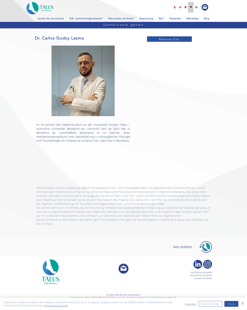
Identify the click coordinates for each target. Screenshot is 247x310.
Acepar (231, 303)
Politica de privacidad (56, 305)
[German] (190, 7)
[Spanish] (174, 7)
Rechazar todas (210, 303)
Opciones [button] (190, 303)
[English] (185, 7)
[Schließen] (242, 304)
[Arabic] (196, 7)
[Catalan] (180, 7)
